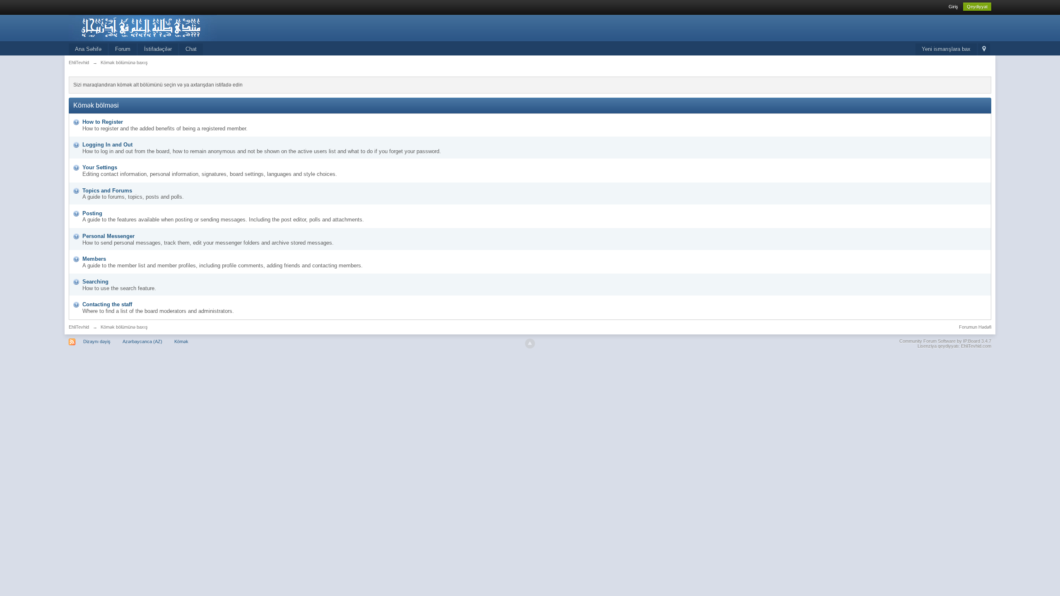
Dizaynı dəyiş (97, 341)
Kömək (181, 341)
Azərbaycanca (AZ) (142, 341)
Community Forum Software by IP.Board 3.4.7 (945, 341)
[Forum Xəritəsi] (984, 49)
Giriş (953, 6)
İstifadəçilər (158, 49)
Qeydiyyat (977, 6)
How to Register (102, 122)
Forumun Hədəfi (975, 326)
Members (94, 259)
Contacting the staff (107, 304)
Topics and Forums (107, 190)
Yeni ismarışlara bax (946, 49)
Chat (191, 49)
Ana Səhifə (88, 49)
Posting (92, 213)
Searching (95, 282)
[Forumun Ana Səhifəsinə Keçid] (143, 27)
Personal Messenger (108, 236)
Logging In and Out (107, 145)
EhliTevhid (79, 326)
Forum (122, 49)
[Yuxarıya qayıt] (530, 343)
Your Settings (99, 167)
